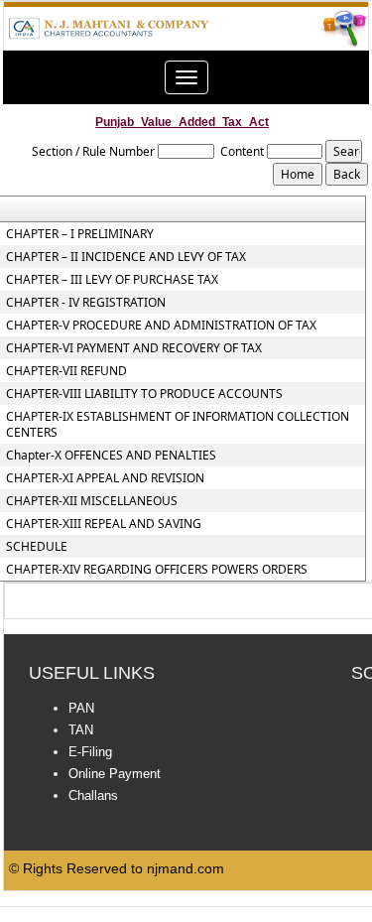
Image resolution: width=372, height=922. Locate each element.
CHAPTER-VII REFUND (66, 371)
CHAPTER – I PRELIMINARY (80, 234)
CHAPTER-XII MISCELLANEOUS (92, 501)
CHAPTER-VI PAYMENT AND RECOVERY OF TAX (134, 348)
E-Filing (90, 751)
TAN (80, 730)
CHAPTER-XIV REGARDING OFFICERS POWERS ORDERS (157, 570)
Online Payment (114, 773)
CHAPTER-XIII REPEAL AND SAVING (103, 524)
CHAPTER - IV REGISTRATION (86, 303)
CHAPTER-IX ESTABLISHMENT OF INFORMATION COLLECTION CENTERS (177, 425)
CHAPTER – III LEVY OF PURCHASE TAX (112, 280)
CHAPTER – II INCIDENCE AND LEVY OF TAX (126, 257)
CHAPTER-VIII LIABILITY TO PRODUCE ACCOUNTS (144, 394)
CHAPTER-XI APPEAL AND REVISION (105, 478)
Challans (93, 795)
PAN (81, 708)
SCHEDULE (36, 547)
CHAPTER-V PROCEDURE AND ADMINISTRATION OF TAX (161, 325)
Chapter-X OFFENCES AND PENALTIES (111, 455)
